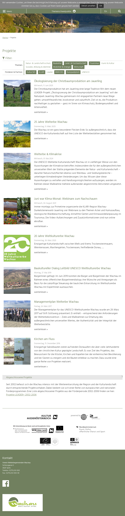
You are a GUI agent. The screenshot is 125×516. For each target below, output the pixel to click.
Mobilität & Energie (61, 67)
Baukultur (57, 63)
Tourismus (94, 63)
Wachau (5, 37)
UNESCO (85, 72)
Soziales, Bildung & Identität (38, 67)
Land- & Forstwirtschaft (75, 63)
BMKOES (59, 72)
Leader (50, 72)
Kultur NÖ (31, 72)
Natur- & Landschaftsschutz (38, 63)
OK (100, 6)
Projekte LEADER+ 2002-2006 (21, 395)
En (105, 11)
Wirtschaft (78, 67)
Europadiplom (73, 72)
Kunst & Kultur (108, 63)
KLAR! (41, 72)
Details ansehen (88, 6)
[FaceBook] (5, 484)
